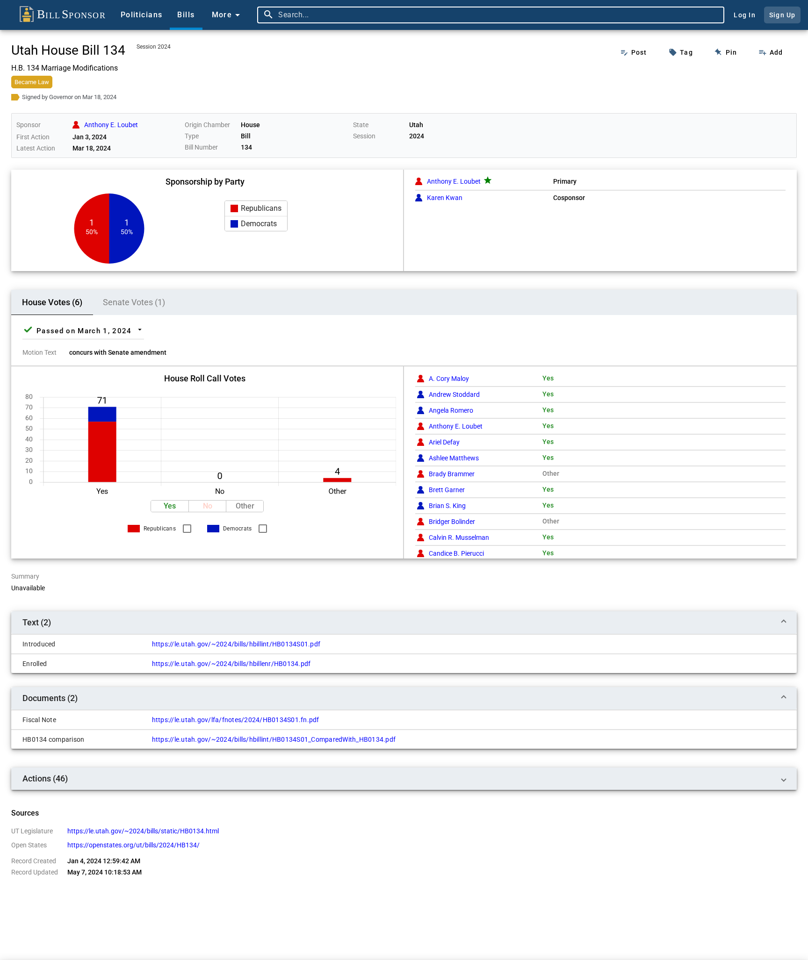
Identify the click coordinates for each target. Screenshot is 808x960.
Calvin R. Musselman (459, 537)
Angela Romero (451, 410)
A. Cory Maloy (449, 378)
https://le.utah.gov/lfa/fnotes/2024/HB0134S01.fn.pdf (235, 720)
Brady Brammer (452, 474)
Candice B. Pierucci (456, 553)
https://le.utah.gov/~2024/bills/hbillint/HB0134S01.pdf (236, 644)
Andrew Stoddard (454, 394)
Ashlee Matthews (454, 458)
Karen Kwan (444, 197)
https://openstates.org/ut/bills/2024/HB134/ (133, 845)
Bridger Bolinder (452, 521)
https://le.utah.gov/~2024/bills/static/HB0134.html (143, 831)
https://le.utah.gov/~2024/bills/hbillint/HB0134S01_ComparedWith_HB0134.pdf (274, 739)
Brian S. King (447, 505)
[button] (256, 208)
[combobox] (499, 15)
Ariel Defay (444, 442)
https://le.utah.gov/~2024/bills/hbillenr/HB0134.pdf (231, 663)
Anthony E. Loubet (454, 181)
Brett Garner (447, 490)
